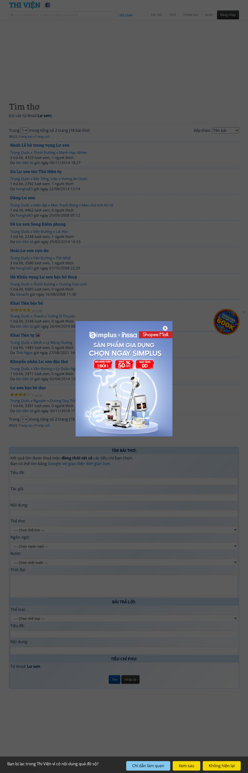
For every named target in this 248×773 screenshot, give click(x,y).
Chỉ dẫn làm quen (148, 765)
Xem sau (186, 765)
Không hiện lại (222, 765)
